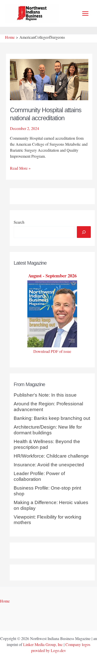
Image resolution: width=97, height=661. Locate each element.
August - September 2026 (52, 275)
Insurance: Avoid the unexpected (49, 464)
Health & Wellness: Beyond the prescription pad (47, 444)
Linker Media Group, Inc (43, 644)
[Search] (84, 232)
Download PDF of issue (52, 351)
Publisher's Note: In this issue (45, 395)
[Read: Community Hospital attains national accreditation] (49, 78)
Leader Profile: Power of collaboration (39, 476)
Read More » (20, 168)
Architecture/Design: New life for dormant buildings (48, 429)
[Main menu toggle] (85, 13)
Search (19, 222)
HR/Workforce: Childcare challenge (51, 456)
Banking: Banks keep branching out (52, 418)
